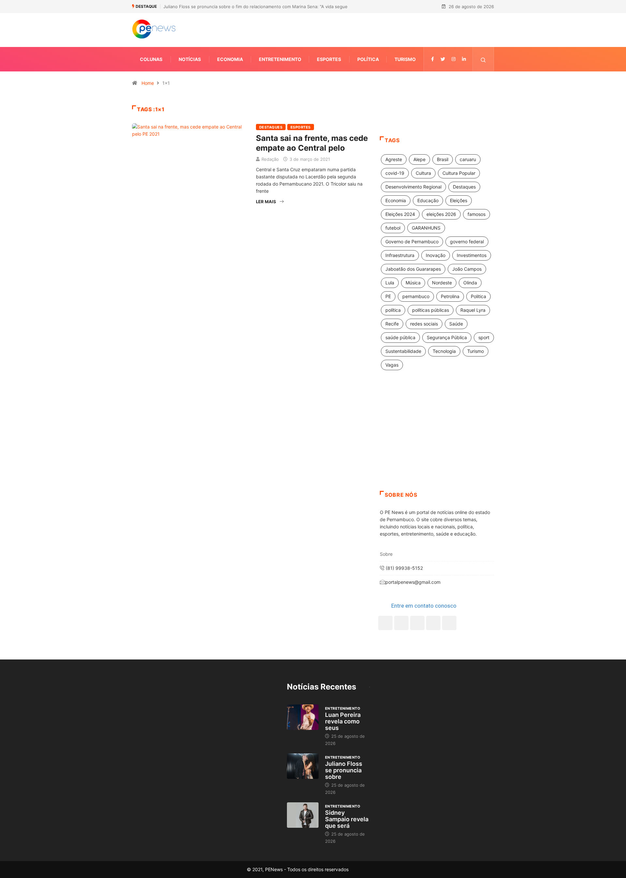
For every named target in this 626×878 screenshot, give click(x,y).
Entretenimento (280, 59)
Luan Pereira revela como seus (343, 721)
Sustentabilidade (403, 351)
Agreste (393, 159)
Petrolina (450, 296)
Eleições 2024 (400, 214)
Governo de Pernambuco (412, 241)
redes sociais (424, 323)
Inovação (435, 255)
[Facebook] (385, 623)
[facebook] (432, 59)
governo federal (467, 241)
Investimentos (471, 255)
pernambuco (415, 296)
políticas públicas (430, 310)
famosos (476, 214)
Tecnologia (444, 351)
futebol (392, 228)
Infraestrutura (399, 255)
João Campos (467, 269)
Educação (428, 200)
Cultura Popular (458, 173)
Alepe (419, 159)
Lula (389, 282)
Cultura (423, 173)
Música (413, 282)
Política (368, 59)
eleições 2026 (441, 214)
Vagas (391, 365)
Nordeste (442, 282)
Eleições (458, 200)
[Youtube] (449, 623)
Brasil (442, 159)
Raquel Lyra (472, 310)
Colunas (151, 59)
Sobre (386, 554)
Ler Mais (266, 201)
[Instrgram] (453, 59)
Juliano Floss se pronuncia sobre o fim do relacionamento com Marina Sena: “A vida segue (255, 6)
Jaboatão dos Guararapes (413, 269)
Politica (478, 296)
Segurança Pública (447, 337)
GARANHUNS (426, 228)
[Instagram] (433, 623)
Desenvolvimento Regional (413, 186)
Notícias (190, 59)
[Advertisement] (437, 438)
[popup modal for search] (483, 59)
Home (148, 83)
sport (483, 337)
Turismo (405, 59)
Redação (270, 159)
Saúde (456, 323)
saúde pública (400, 337)
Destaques (270, 127)
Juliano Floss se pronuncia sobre (343, 770)
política (393, 310)
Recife (392, 323)
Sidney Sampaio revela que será (346, 819)
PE (388, 296)
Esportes (329, 59)
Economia (230, 59)
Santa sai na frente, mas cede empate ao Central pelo (312, 143)
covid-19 (394, 173)
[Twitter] (442, 59)
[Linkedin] (464, 59)
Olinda (470, 282)
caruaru (468, 159)
